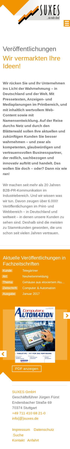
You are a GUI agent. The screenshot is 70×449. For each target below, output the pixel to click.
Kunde (7, 270)
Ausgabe (9, 293)
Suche (18, 435)
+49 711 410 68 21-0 (29, 413)
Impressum (21, 430)
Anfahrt (33, 440)
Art (5, 276)
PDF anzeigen (26, 369)
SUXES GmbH (24, 392)
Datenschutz (44, 430)
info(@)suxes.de (25, 418)
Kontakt (18, 440)
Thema (7, 282)
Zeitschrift (10, 288)
